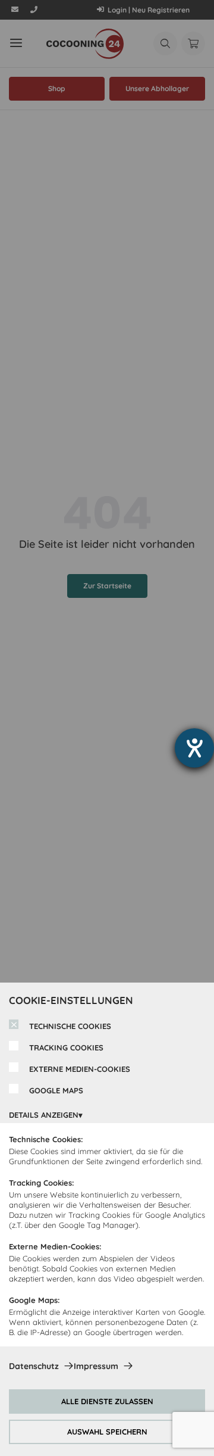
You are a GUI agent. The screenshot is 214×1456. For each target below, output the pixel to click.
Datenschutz (34, 1366)
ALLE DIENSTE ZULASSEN (107, 1401)
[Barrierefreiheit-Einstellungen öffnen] (194, 748)
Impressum (96, 1366)
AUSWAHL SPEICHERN (107, 1431)
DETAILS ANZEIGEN (43, 1115)
